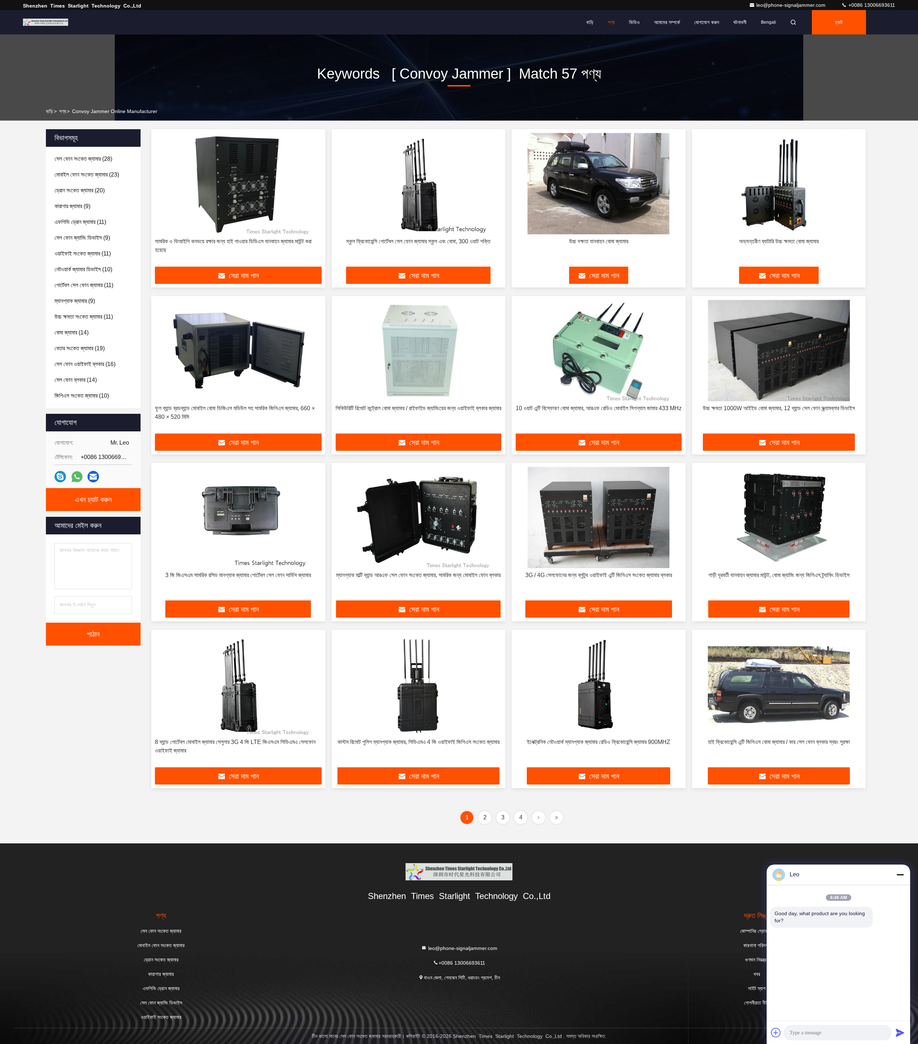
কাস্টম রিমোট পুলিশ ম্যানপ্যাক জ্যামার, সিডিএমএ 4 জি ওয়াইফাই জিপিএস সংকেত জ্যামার (418, 742)
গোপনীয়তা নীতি (757, 1003)
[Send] (900, 1032)
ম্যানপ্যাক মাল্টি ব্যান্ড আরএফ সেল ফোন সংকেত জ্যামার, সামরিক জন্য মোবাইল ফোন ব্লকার (418, 575)
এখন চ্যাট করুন (93, 500)
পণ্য (611, 22)
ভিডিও (634, 22)
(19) (80, 348)
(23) (87, 175)
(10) (83, 269)
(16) (85, 364)
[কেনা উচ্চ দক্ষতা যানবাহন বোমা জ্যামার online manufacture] (598, 183)
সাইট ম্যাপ (757, 988)
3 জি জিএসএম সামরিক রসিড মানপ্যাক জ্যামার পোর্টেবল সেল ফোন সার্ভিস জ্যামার (238, 575)
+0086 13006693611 (871, 5)
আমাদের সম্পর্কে (667, 22)
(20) (80, 190)
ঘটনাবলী (740, 22)
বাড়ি (589, 22)
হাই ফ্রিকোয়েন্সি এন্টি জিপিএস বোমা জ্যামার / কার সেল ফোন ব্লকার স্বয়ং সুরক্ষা (779, 742)
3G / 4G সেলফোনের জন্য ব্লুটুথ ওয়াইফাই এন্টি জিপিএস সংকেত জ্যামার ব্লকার (598, 575)
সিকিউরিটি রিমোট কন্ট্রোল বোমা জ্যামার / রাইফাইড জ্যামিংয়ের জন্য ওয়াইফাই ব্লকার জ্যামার (418, 408)
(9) (72, 206)
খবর (756, 974)
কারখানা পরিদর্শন (756, 945)
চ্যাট (839, 22)
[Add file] (776, 1032)
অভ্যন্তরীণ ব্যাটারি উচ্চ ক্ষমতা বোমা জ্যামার (779, 241)
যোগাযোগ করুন (706, 22)
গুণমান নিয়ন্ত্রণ (756, 960)
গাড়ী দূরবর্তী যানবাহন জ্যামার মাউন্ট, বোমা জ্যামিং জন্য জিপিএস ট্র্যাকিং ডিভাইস (779, 575)
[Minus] (900, 874)
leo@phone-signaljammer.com (791, 5)
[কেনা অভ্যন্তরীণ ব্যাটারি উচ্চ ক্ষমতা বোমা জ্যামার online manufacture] (779, 183)
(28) (83, 159)
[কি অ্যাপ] (77, 476)
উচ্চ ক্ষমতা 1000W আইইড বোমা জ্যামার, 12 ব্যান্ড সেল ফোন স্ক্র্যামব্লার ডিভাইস (779, 408)
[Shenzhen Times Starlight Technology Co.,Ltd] (45, 22)
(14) (72, 332)
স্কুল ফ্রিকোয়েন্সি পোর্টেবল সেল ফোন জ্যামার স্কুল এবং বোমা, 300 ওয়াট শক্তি (418, 241)
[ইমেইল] (93, 476)
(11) (80, 222)
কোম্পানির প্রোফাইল (757, 931)
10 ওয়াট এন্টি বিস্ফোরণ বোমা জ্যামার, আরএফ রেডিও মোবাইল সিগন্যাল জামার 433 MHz (599, 408)
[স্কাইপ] (60, 476)
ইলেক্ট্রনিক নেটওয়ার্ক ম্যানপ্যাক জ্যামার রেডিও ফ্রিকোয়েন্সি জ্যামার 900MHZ (598, 742)
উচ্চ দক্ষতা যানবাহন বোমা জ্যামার (598, 241)
